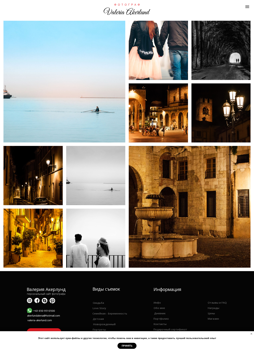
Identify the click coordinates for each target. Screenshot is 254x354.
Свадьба (98, 302)
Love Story (99, 308)
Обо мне (159, 308)
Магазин (213, 318)
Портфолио (161, 318)
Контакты (160, 324)
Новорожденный (104, 324)
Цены (211, 313)
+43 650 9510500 (44, 310)
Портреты (99, 329)
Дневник (160, 313)
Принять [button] (127, 346)
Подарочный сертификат (170, 329)
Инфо (157, 302)
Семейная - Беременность (109, 313)
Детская (98, 318)
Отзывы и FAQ (217, 302)
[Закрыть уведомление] (251, 334)
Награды (213, 308)
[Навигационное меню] (247, 7)
